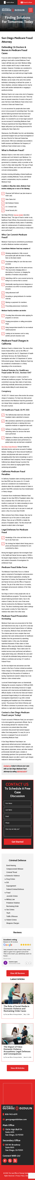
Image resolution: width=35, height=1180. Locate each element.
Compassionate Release (14, 869)
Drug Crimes (10, 879)
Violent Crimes (11, 920)
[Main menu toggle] (30, 10)
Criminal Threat (11, 872)
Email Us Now (27, 2)
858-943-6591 (21, 772)
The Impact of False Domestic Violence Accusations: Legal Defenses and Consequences (17, 1050)
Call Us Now (10, 2)
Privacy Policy (20, 1176)
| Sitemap (28, 1176)
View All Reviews (17, 973)
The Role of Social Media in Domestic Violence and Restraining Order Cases (16, 1008)
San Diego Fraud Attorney (9, 447)
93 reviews (14, 942)
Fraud (8, 893)
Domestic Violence (13, 876)
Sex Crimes (10, 910)
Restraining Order (12, 906)
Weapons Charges (12, 923)
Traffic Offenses (12, 916)
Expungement (11, 886)
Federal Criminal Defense (15, 889)
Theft (8, 913)
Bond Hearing (11, 865)
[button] (30, 963)
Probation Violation (13, 903)
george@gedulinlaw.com (16, 1119)
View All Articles (17, 1068)
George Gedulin (18, 215)
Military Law (10, 899)
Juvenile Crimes (12, 896)
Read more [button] (7, 959)
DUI (7, 882)
